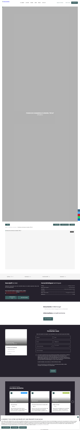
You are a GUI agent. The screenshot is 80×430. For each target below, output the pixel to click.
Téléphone (56, 341)
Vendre (31, 2)
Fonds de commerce (12, 227)
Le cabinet (22, 2)
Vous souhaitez (57, 345)
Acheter (27, 2)
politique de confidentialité (49, 365)
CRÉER (36, 2)
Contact (44, 2)
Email (38, 341)
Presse (39, 2)
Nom (55, 337)
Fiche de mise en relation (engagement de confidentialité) (56, 309)
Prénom (38, 337)
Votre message (40, 350)
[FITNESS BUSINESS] (5, 2)
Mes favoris (68, 2)
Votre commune (40, 346)
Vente (6, 227)
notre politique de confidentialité (42, 424)
